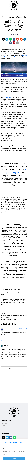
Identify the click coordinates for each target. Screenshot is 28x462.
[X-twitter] (3, 437)
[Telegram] (7, 437)
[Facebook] (10, 437)
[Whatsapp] (14, 437)
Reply (1, 340)
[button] (3, 39)
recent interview (7, 97)
